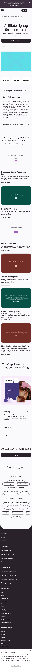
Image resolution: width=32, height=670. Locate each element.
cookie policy (26, 660)
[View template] (16, 166)
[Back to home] (3, 10)
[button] (16, 97)
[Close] (30, 650)
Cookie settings (16, 666)
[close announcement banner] (29, 2)
